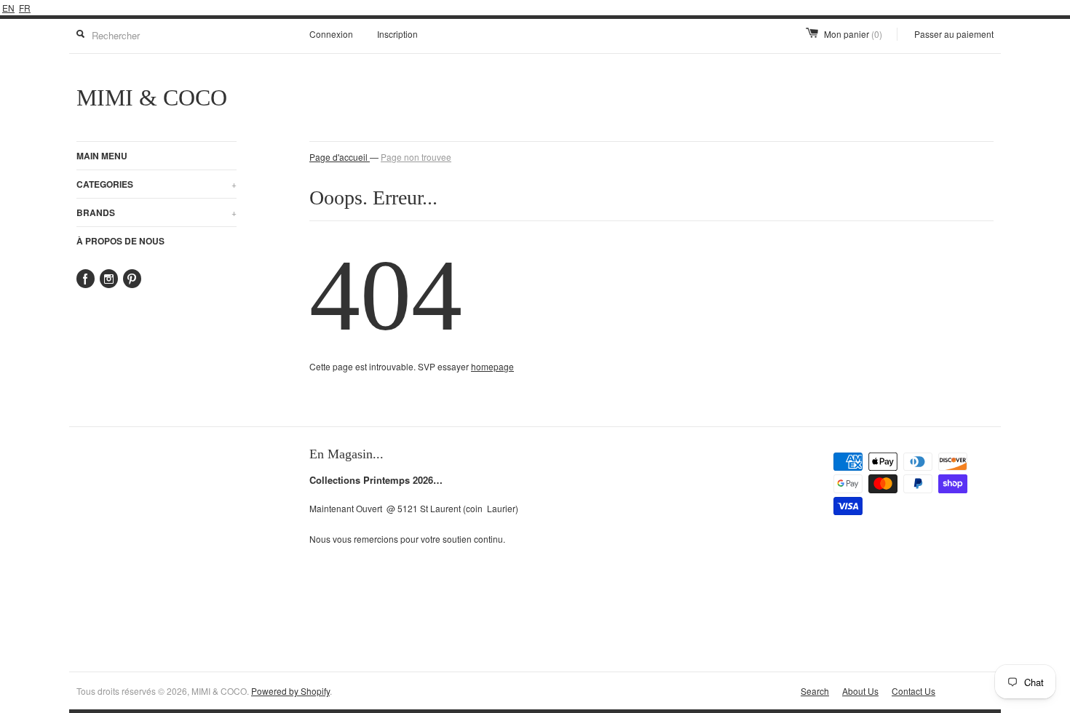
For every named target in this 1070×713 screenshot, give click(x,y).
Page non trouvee (416, 157)
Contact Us (913, 691)
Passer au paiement (954, 34)
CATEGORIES (156, 184)
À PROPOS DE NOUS (120, 240)
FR (25, 7)
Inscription (397, 34)
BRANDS (156, 212)
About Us (860, 691)
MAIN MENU (101, 155)
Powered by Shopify (290, 691)
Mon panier (853, 34)
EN (8, 7)
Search (815, 691)
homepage (492, 366)
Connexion (331, 34)
